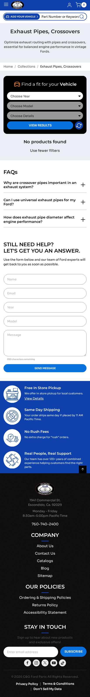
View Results (40, 125)
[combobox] (63, 16)
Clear (79, 125)
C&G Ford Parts (35, 677)
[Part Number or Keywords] (81, 16)
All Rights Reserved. (63, 677)
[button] (22, 17)
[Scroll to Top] (83, 469)
